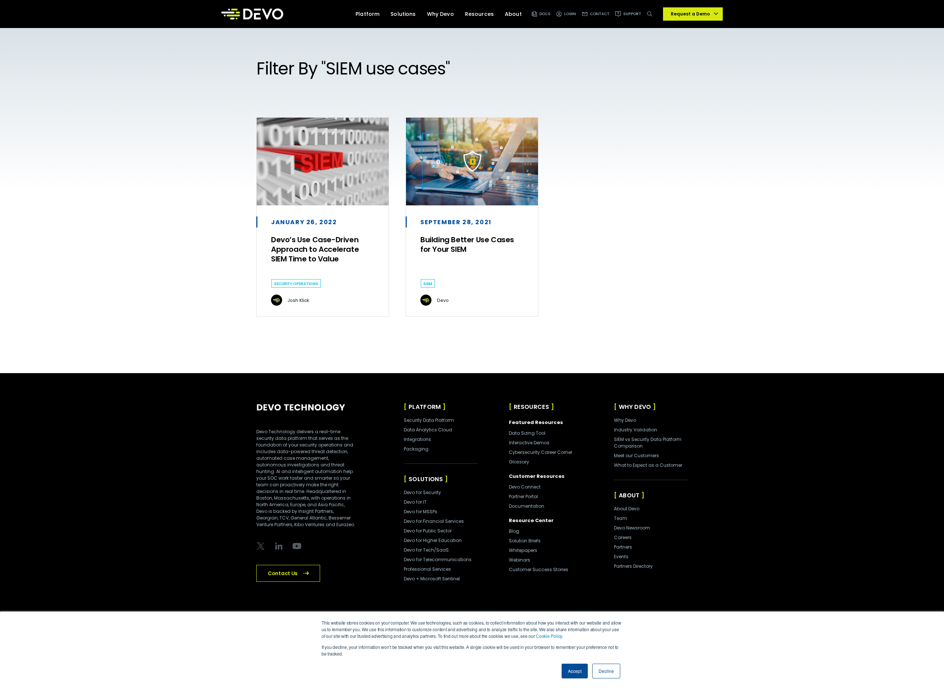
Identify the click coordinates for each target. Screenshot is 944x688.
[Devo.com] (252, 14)
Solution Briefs (525, 541)
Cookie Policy (549, 636)
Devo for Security (422, 492)
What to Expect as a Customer (648, 465)
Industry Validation (635, 430)
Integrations (417, 439)
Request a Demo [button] (690, 14)
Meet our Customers (636, 455)
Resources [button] (479, 14)
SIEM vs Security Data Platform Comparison (647, 442)
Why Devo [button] (440, 14)
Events (621, 556)
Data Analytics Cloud (428, 430)
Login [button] (570, 14)
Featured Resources (536, 422)
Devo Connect (525, 487)
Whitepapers (523, 550)
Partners (623, 547)
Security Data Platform (429, 420)
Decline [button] (606, 671)
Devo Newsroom (632, 528)
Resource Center (531, 520)
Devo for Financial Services (434, 521)
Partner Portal (523, 496)
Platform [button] (367, 14)
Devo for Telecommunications (438, 559)
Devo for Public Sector (428, 531)
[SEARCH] (651, 18)
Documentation (526, 506)
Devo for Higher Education (433, 540)
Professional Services (427, 569)
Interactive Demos (529, 442)
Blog (514, 531)
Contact (600, 14)
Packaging (416, 449)
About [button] (513, 14)
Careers (623, 537)
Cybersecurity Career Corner (540, 452)
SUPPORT (632, 14)
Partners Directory (633, 566)
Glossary (519, 462)
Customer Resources (537, 476)
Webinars (519, 560)
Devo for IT (415, 502)
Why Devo (625, 420)
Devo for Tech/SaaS (426, 550)
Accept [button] (575, 671)
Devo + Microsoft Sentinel (432, 579)
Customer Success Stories (538, 569)
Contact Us (283, 573)
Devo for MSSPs (420, 511)
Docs (545, 14)
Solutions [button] (403, 14)
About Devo (626, 508)
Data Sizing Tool (527, 433)
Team (620, 518)
